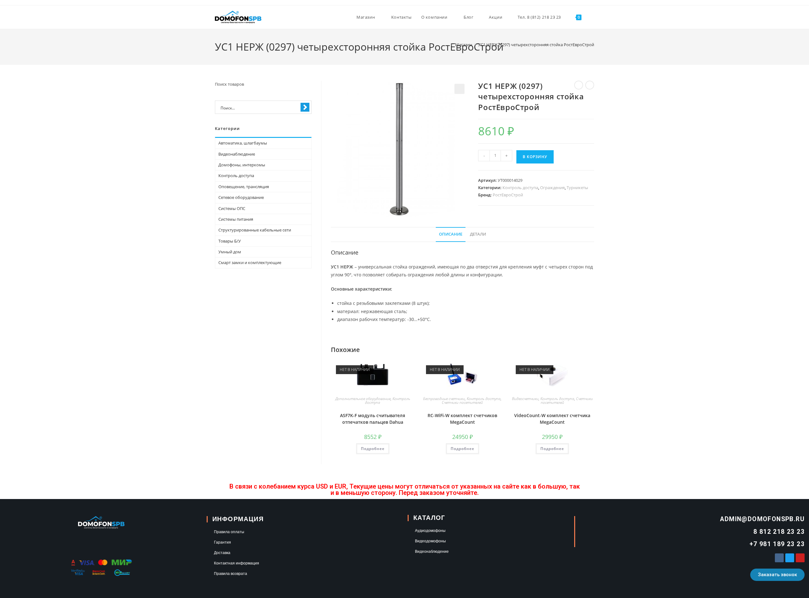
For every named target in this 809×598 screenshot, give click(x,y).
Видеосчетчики (525, 398)
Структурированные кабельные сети (254, 230)
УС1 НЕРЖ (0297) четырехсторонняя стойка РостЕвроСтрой (536, 44)
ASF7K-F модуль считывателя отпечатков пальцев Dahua (372, 418)
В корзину (535, 156)
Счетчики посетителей (462, 402)
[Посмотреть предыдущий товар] (578, 85)
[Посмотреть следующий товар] (589, 85)
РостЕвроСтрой (508, 195)
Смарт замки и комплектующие (249, 262)
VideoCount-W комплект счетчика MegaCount (552, 418)
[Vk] (779, 557)
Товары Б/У (229, 241)
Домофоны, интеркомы (241, 165)
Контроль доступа (520, 187)
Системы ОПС (231, 208)
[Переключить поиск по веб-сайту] (592, 17)
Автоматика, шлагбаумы (242, 143)
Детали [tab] (478, 234)
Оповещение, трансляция (243, 186)
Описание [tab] (450, 234)
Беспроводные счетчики (444, 398)
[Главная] (447, 44)
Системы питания (235, 219)
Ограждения (552, 187)
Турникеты (577, 187)
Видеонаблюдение (236, 154)
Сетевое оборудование (241, 197)
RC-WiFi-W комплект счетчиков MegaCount (462, 418)
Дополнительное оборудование (363, 398)
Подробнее (373, 448)
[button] (459, 89)
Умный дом (229, 252)
